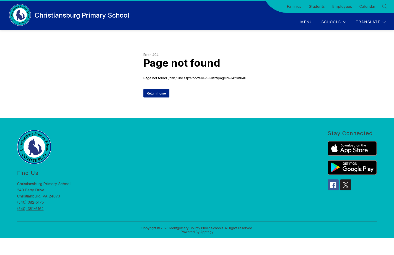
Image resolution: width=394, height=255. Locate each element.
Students (317, 6)
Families (294, 6)
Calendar (367, 6)
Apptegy (206, 232)
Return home (156, 93)
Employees (342, 6)
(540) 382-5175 (30, 202)
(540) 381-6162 (30, 208)
